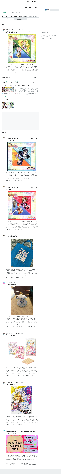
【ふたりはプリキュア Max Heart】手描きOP (7, 98)
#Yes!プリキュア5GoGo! (31, 464)
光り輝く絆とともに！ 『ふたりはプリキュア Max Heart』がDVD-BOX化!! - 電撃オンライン (7, 84)
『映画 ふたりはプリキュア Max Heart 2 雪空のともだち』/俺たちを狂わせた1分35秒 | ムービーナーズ (20, 84)
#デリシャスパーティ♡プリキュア (17, 375)
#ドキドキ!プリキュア (29, 375)
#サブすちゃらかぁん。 (30, 324)
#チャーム (15, 327)
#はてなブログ (8, 324)
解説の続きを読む (20, 19)
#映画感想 (13, 463)
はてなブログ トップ (6, 4)
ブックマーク (4, 81)
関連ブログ (18, 12)
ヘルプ (50, 35)
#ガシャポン (8, 326)
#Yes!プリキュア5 (22, 464)
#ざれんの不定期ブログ (16, 324)
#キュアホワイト (9, 327)
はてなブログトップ (44, 36)
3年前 (15, 235)
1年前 (22, 29)
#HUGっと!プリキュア (22, 376)
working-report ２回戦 (9, 235)
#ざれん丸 (23, 324)
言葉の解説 (5, 12)
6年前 (13, 429)
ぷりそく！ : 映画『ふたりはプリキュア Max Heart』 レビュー (33, 84)
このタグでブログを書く (54, 9)
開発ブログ (54, 35)
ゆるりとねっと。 (8, 429)
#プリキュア (8, 72)
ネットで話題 (11, 12)
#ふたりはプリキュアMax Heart (17, 72)
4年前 (22, 333)
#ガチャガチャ (14, 326)
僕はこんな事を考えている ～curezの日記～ (13, 29)
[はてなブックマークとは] (9, 77)
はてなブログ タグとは (45, 35)
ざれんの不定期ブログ (9, 282)
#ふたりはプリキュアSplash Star (12, 464)
